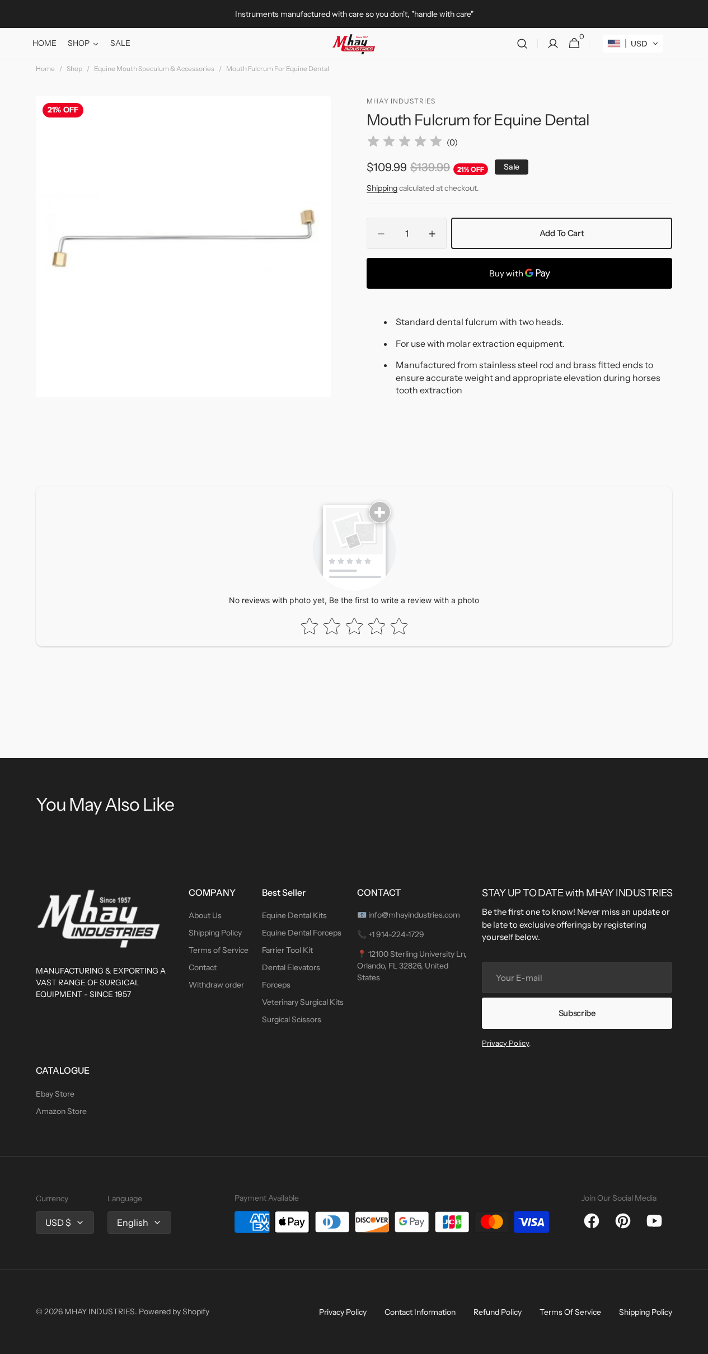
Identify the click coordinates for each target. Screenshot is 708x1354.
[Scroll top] (695, 1341)
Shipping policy (645, 1312)
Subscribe (577, 1013)
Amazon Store (61, 1111)
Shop (74, 68)
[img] (405, 143)
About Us (205, 915)
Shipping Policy (215, 933)
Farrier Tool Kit (287, 950)
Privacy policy (343, 1312)
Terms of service (570, 1312)
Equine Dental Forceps (301, 933)
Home (45, 68)
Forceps (276, 985)
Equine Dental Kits (294, 915)
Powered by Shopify (174, 1311)
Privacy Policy (505, 1042)
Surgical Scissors (291, 1019)
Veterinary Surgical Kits (303, 1002)
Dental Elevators (291, 967)
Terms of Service (218, 950)
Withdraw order (216, 985)
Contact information (420, 1312)
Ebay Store (55, 1094)
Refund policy (497, 1312)
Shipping (382, 188)
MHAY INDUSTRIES (99, 1311)
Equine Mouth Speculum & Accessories (154, 68)
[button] (522, 43)
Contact (203, 967)
